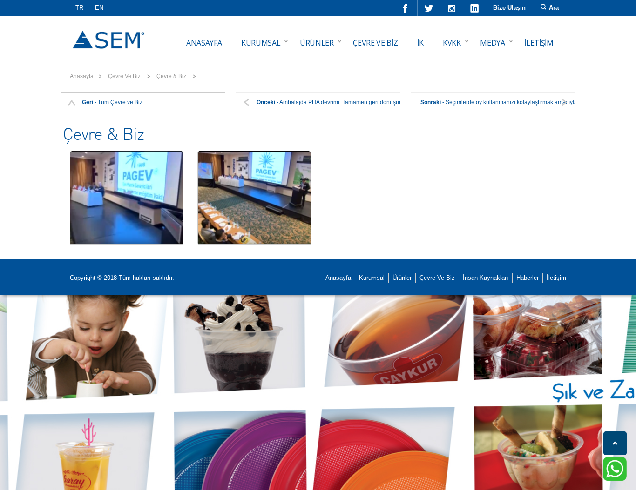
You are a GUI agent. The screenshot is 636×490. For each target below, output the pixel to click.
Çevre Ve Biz (437, 277)
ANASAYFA (204, 43)
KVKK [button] (452, 43)
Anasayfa (82, 76)
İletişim (556, 277)
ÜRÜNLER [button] (317, 43)
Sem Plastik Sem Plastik (110, 33)
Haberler (527, 277)
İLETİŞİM (538, 43)
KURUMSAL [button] (260, 43)
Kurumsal (372, 277)
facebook (405, 8)
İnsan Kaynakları (485, 277)
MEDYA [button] (492, 43)
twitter (429, 8)
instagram (451, 8)
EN (99, 7)
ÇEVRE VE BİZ (375, 43)
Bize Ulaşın (509, 7)
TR (79, 7)
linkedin (474, 8)
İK (420, 43)
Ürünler (402, 277)
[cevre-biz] (126, 198)
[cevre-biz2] (254, 198)
